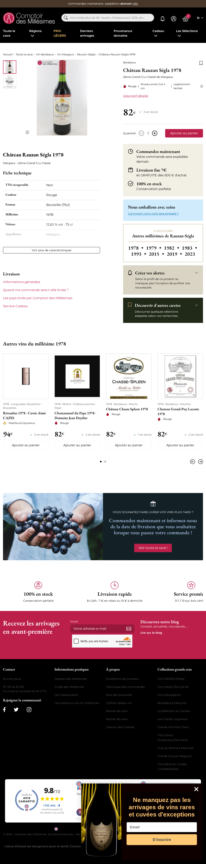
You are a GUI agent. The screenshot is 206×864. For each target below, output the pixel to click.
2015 (157, 254)
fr (199, 18)
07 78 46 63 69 (13, 687)
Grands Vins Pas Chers (173, 727)
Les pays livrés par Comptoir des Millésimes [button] (37, 298)
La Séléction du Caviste (174, 711)
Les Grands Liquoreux (172, 719)
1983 (189, 248)
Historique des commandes (125, 687)
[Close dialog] (196, 789)
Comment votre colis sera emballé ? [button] (153, 213)
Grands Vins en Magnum (175, 756)
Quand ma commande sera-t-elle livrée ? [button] (36, 290)
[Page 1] (101, 461)
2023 (190, 254)
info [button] (135, 3)
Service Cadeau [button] (15, 306)
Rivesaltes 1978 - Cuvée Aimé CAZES (24, 415)
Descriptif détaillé (135, 96)
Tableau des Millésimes (71, 679)
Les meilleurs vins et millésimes (77, 703)
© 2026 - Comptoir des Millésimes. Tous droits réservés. (38, 834)
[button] (201, 86)
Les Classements (66, 695)
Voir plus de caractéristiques (51, 250)
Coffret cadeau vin (119, 703)
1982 (172, 248)
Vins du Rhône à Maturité (175, 748)
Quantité (129, 133)
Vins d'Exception (169, 695)
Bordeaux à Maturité (172, 703)
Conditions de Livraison (122, 679)
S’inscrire (161, 839)
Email (74, 621)
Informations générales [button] (21, 282)
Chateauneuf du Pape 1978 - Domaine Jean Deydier (75, 415)
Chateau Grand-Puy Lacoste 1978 (178, 411)
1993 (139, 254)
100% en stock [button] (149, 183)
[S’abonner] (128, 628)
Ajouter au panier (184, 133)
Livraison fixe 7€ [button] (151, 170)
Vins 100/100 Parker (171, 679)
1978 (136, 248)
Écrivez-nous (12, 679)
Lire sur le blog (151, 633)
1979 (154, 248)
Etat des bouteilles (119, 695)
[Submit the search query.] (66, 18)
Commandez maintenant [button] (158, 151)
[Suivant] (200, 461)
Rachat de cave (116, 711)
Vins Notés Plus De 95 (173, 687)
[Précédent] (193, 461)
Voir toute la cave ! (153, 548)
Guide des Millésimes (69, 687)
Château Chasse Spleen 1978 (127, 409)
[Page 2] (105, 461)
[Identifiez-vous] (173, 19)
